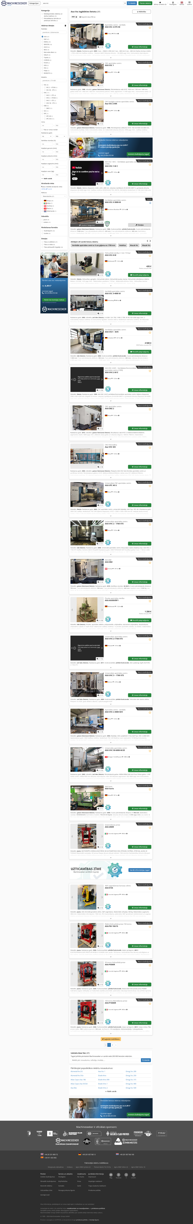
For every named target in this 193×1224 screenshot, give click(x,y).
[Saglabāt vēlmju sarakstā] (150, 27)
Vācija (49, 201)
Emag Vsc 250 (131, 1075)
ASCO (47, 47)
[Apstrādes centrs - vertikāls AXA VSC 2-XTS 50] (87, 36)
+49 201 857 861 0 (88, 1154)
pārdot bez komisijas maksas (54, 300)
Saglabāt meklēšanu (112, 1039)
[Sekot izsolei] (150, 203)
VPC (46, 113)
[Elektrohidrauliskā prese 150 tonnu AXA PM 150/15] (87, 935)
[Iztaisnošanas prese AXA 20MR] (87, 836)
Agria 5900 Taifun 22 (121, 1167)
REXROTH (48, 73)
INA (46, 68)
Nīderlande (51, 211)
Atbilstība (142, 12)
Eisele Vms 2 (103, 1088)
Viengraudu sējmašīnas (56, 1167)
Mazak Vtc (134, 245)
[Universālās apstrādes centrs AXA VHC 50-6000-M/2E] (87, 759)
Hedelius (122, 245)
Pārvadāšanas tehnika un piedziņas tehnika (52, 19)
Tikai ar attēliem (50, 242)
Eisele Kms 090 (103, 1080)
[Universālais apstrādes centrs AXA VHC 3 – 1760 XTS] (87, 684)
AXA (46, 37)
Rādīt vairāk (112, 1091)
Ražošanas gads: (46, 133)
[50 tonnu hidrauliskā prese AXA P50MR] (87, 973)
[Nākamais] (102, 36)
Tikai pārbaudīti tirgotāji (53, 247)
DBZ (46, 106)
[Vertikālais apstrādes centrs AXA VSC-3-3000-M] (87, 211)
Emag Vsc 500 (131, 1088)
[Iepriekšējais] (72, 36)
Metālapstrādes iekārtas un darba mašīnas (53, 15)
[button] (189, 3)
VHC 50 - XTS (51, 103)
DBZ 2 (49, 108)
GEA (46, 65)
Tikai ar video (49, 244)
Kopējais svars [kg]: (47, 171)
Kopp (46, 70)
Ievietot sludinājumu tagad (138, 154)
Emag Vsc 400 (131, 1084)
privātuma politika (81, 1220)
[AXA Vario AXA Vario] (87, 798)
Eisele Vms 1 (103, 1084)
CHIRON (47, 60)
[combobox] (54, 196)
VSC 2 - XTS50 (51, 87)
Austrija (50, 206)
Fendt (47, 63)
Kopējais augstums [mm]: (50, 164)
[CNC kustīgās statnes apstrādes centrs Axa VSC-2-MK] (87, 113)
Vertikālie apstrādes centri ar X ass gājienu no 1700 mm (93, 245)
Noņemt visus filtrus (88, 17)
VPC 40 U (50, 119)
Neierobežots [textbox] (48, 196)
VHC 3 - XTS (51, 100)
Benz (46, 50)
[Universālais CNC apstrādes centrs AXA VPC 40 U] (87, 494)
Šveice (49, 208)
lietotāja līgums (94, 1220)
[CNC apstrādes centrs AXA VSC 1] (87, 74)
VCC (46, 111)
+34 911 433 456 (50, 1158)
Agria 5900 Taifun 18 (138, 1167)
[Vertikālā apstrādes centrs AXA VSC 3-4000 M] (87, 302)
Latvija (46, 189)
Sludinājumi (49, 231)
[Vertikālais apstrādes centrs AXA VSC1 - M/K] (87, 341)
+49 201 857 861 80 (127, 1154)
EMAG (47, 42)
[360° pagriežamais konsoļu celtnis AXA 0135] (87, 897)
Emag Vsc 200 (131, 1071)
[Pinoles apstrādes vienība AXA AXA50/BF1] (87, 609)
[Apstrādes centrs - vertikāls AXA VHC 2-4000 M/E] (87, 721)
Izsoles (47, 233)
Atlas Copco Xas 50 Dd (79, 1084)
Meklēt (133, 3)
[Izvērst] (110, 57)
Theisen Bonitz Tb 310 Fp (102, 1167)
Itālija (49, 203)
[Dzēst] (125, 3)
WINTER (48, 44)
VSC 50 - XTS (51, 90)
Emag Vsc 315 (131, 1080)
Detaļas (140, 225)
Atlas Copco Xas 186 (78, 1080)
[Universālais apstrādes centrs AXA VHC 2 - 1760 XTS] (87, 532)
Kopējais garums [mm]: (49, 148)
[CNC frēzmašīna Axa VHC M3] (87, 456)
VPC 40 (49, 116)
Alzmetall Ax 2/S (77, 1071)
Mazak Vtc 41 (147, 245)
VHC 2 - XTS (51, 95)
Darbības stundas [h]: (48, 140)
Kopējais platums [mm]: (49, 156)
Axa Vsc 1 (101, 1071)
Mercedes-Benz (50, 52)
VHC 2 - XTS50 (51, 98)
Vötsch (47, 55)
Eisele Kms (102, 1075)
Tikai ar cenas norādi (51, 130)
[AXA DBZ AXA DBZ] (87, 571)
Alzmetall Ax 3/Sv (77, 1075)
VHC (46, 93)
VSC (46, 85)
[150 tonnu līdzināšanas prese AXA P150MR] (87, 1012)
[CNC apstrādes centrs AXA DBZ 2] (87, 417)
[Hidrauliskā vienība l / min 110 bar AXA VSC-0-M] (87, 264)
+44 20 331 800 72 (51, 1154)
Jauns (46, 220)
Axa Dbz (74, 1088)
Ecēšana (69, 1167)
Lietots (47, 222)
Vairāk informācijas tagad (140, 870)
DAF (46, 39)
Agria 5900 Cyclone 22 (83, 1167)
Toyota (47, 57)
